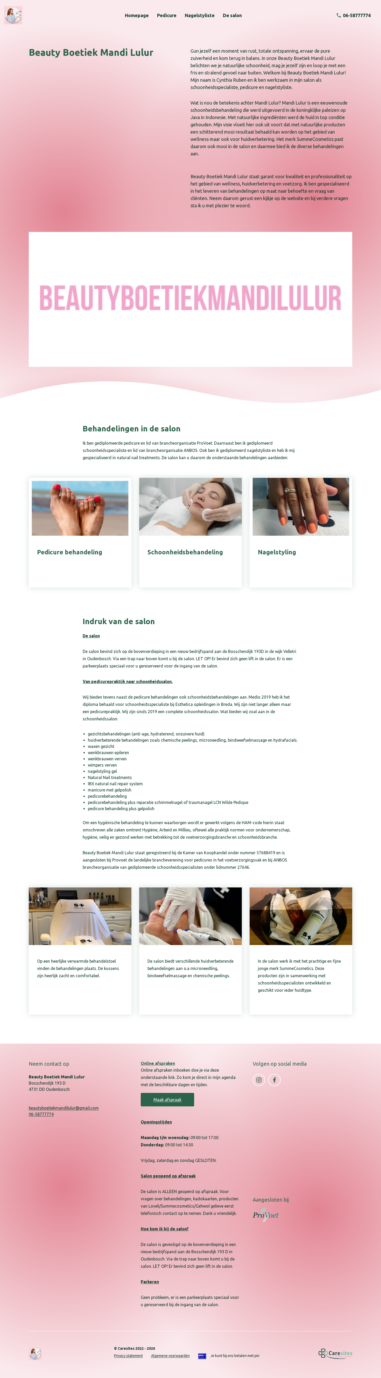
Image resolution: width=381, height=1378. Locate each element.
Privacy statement (128, 1356)
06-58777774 (41, 1114)
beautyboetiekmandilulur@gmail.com (64, 1108)
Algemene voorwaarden (170, 1356)
